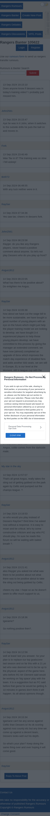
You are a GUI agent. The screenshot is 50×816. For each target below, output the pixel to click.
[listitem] (25, 427)
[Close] (44, 377)
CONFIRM (15, 435)
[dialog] (25, 408)
